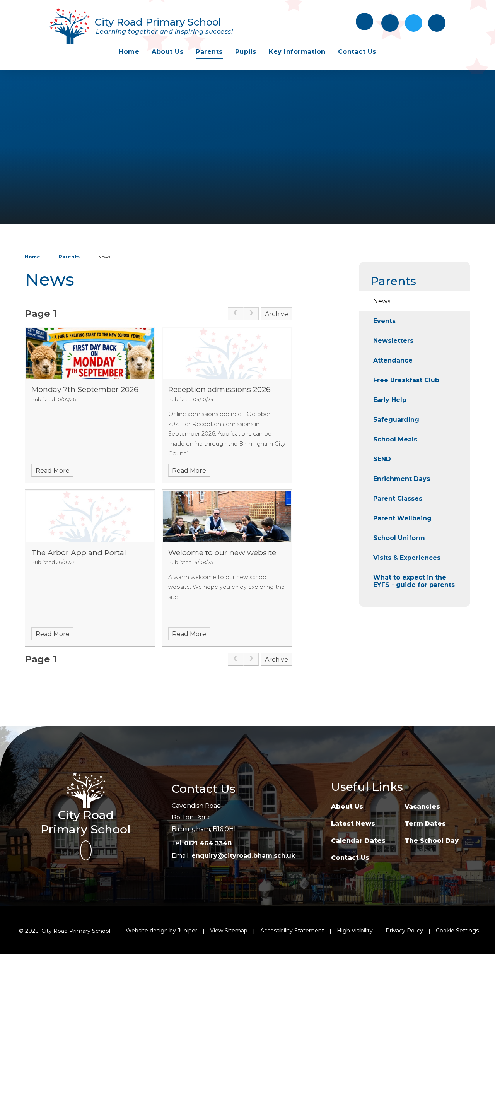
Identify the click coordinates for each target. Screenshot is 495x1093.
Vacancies (422, 806)
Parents (69, 257)
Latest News (353, 823)
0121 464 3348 (208, 843)
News (104, 257)
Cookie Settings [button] (457, 930)
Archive (276, 314)
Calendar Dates (358, 840)
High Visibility (355, 930)
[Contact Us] (390, 23)
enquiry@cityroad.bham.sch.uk (243, 855)
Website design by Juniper (161, 930)
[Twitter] (413, 23)
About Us (347, 806)
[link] (235, 313)
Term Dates (425, 823)
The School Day (432, 840)
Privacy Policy (404, 930)
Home (32, 257)
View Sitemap (229, 930)
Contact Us (350, 857)
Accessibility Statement (292, 930)
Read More (53, 470)
